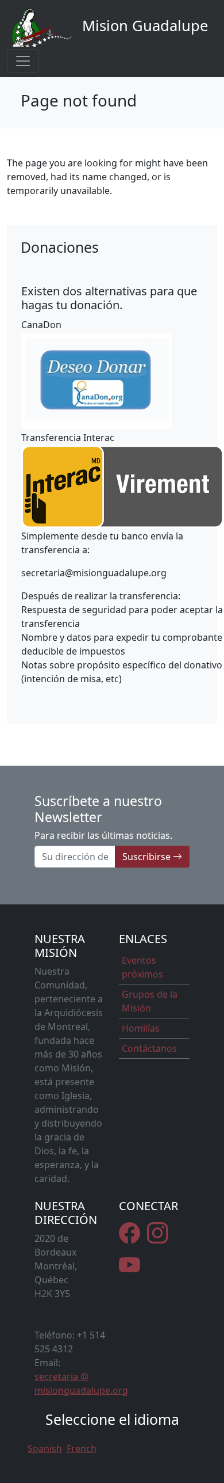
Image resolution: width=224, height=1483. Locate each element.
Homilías (141, 1028)
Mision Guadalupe (143, 26)
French (81, 1448)
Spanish (45, 1448)
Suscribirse (147, 856)
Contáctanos (149, 1048)
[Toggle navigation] (23, 61)
